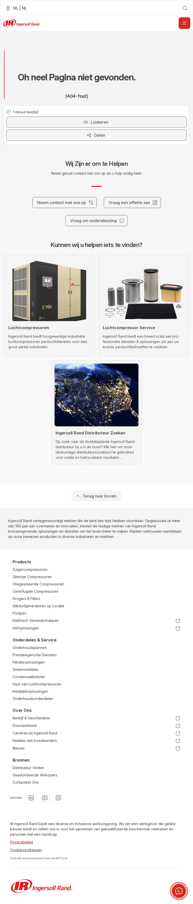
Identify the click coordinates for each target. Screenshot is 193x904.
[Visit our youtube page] (45, 797)
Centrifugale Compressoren (36, 591)
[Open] (184, 23)
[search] (185, 8)
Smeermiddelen (26, 669)
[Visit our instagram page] (58, 797)
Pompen (19, 613)
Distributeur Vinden (28, 768)
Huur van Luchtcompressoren (37, 684)
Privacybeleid (21, 842)
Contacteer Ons (26, 782)
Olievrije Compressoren (32, 577)
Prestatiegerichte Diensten (35, 655)
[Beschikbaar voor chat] (179, 891)
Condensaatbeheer (29, 677)
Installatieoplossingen (30, 691)
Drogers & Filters (26, 598)
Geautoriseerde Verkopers (35, 775)
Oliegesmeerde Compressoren (38, 584)
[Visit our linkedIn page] (31, 797)
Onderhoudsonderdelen (33, 698)
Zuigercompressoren (30, 569)
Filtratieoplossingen (29, 662)
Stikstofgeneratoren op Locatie (38, 606)
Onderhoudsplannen (30, 647)
